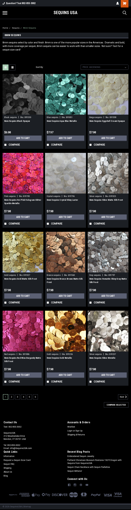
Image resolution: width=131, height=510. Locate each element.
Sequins (15, 28)
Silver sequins (95, 196)
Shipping (7, 468)
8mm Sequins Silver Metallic (102, 358)
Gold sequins (10, 275)
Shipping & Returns (76, 434)
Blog (6, 476)
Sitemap (27, 506)
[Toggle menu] (5, 12)
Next (122, 397)
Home (5, 28)
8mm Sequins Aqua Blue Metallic (62, 121)
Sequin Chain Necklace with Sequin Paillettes (88, 467)
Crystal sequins (53, 196)
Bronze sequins (54, 275)
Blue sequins (52, 117)
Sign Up (78, 431)
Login (69, 431)
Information (9, 456)
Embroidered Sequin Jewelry (80, 456)
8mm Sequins (29, 28)
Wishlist (71, 427)
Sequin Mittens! (74, 471)
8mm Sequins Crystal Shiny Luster (62, 200)
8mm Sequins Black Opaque (17, 121)
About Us (8, 472)
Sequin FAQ (9, 464)
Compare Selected (116, 405)
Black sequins (10, 117)
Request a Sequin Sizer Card (17, 460)
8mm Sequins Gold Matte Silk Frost (20, 279)
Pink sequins (10, 196)
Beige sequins (95, 117)
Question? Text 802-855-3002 (20, 3)
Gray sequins (95, 275)
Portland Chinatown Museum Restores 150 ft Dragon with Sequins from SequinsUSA (94, 461)
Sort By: (39, 67)
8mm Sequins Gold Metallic (59, 358)
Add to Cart (23, 138)
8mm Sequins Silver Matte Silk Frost (106, 200)
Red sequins (9, 354)
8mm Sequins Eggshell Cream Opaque (107, 121)
